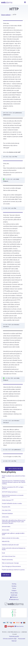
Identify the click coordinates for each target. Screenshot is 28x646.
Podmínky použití (14, 636)
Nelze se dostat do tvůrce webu (10, 538)
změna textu (5, 517)
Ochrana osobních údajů (10, 639)
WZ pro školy (14, 593)
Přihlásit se (14, 597)
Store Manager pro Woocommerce (11, 566)
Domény (14, 586)
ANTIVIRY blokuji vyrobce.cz (9, 492)
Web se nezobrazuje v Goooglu (10, 563)
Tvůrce (14, 588)
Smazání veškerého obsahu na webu (12, 503)
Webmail (14, 641)
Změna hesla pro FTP (7, 500)
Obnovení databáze (7, 513)
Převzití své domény (7, 560)
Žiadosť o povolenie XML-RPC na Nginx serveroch (12, 488)
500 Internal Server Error (8, 556)
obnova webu (5, 530)
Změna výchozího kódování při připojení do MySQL (13, 549)
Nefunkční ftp (5, 541)
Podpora (14, 590)
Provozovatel (21, 639)
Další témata (6, 575)
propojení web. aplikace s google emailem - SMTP (13, 534)
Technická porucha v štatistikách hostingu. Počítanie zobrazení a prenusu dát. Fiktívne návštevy (13, 482)
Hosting (14, 584)
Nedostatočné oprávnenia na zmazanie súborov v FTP (12, 496)
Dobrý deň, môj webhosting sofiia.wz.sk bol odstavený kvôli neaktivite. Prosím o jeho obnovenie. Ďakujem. (13, 521)
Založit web (14, 595)
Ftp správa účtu (6, 507)
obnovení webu (6, 526)
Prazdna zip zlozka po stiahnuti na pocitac (13, 570)
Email (3, 553)
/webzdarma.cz (14, 599)
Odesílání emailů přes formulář (10, 545)
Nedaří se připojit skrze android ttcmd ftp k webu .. (13, 477)
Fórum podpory (6, 15)
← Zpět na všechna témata (14, 469)
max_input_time (6, 510)
